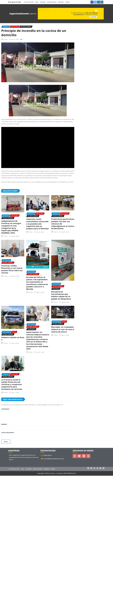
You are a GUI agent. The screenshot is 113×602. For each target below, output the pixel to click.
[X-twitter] (88, 456)
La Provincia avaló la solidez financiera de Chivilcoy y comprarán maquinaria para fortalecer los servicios (11, 384)
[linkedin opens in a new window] (98, 2)
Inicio (36, 2)
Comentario (5, 409)
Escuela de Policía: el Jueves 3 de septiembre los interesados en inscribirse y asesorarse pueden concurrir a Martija (37, 283)
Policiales (61, 2)
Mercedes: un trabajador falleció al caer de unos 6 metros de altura (62, 329)
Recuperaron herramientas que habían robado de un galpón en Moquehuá (61, 295)
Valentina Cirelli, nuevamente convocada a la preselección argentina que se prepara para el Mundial (37, 224)
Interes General (51, 2)
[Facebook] (84, 456)
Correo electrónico (7, 432)
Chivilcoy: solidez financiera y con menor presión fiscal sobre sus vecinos (12, 269)
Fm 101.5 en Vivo (29, 2)
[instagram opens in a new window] (101, 2)
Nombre (4, 424)
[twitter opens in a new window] (95, 2)
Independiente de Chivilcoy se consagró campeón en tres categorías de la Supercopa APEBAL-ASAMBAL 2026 (11, 227)
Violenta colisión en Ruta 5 (12, 338)
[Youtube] (79, 456)
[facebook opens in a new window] (91, 2)
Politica (67, 2)
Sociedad (42, 2)
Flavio (6, 39)
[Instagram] (75, 456)
